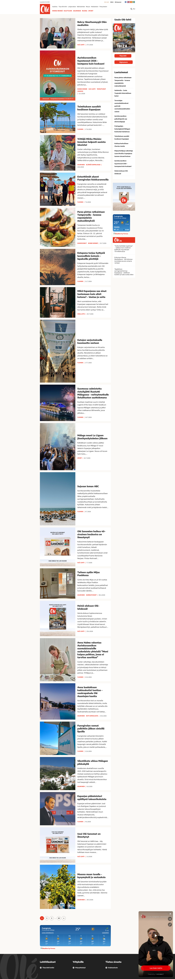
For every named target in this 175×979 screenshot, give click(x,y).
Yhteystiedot (103, 7)
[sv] (133, 2)
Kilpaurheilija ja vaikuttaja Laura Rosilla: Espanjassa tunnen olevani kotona (123, 153)
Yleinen (80, 129)
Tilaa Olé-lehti (63, 7)
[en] (128, 2)
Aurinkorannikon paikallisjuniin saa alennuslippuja (120, 119)
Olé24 (112, 2)
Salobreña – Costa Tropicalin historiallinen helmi (122, 93)
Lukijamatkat (72, 7)
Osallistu (55, 7)
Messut (88, 7)
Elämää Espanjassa (93, 165)
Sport (90, 11)
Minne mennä (57, 11)
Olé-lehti (106, 2)
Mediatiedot (94, 7)
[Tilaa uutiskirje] (124, 197)
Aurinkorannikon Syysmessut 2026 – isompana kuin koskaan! (123, 163)
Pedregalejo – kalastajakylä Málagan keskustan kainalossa (122, 129)
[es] (131, 2)
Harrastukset (91, 595)
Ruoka (84, 11)
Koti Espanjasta (92, 716)
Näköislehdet (81, 7)
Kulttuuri (68, 11)
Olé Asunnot (118, 2)
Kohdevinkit (82, 243)
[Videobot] (156, 944)
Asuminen (77, 11)
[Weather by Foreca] (47, 948)
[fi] (126, 2)
